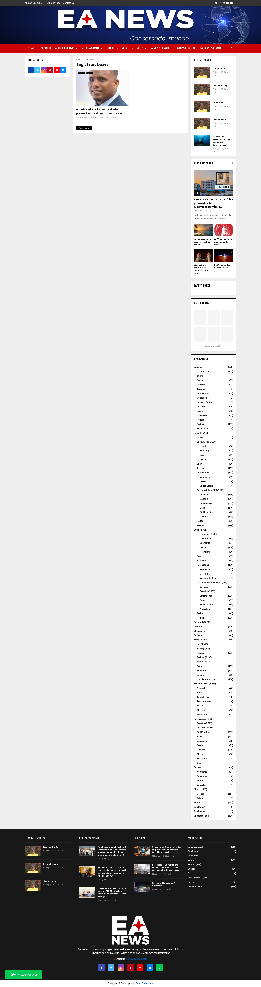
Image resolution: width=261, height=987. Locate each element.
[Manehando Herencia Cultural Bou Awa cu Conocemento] (202, 140)
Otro (199, 763)
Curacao (204, 494)
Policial (201, 653)
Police (200, 521)
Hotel (199, 692)
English (89, 73)
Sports (200, 464)
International (203, 472)
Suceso (110, 48)
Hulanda (201, 750)
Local (30, 48)
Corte (199, 666)
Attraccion (202, 710)
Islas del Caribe (204, 402)
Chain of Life (219, 102)
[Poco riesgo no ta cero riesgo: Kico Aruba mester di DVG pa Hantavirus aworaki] (203, 230)
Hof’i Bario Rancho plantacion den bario (223, 242)
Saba (202, 508)
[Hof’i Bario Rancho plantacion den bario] (223, 230)
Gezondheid (206, 538)
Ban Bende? (200, 811)
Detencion (202, 776)
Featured (198, 622)
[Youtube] (140, 967)
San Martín (202, 415)
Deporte (46, 48)
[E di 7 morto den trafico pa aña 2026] (223, 255)
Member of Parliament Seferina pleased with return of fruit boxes (99, 111)
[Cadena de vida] (202, 123)
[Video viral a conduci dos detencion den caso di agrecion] (203, 255)
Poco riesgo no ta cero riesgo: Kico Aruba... (202, 242)
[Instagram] (121, 967)
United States (206, 486)
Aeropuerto (202, 714)
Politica (201, 657)
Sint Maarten (206, 503)
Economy (204, 450)
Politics (201, 525)
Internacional (90, 48)
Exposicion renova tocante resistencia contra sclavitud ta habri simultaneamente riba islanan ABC (112, 872)
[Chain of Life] (202, 106)
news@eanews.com (136, 958)
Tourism (201, 468)
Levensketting (220, 85)
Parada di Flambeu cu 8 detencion (163, 884)
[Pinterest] (130, 967)
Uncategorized (201, 816)
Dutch (197, 530)
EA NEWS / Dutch (186, 48)
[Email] (150, 967)
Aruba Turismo (65, 48)
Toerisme (201, 560)
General (201, 688)
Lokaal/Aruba (203, 534)
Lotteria (201, 675)
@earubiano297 (213, 346)
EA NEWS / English (161, 48)
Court (202, 455)
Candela (201, 785)
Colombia (205, 481)
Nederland (205, 609)
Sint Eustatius (206, 512)
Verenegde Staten (209, 578)
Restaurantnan (204, 701)
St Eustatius (202, 428)
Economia (202, 670)
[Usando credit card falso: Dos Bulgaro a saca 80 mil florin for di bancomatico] (142, 851)
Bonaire (81, 73)
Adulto (200, 798)
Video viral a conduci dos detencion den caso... (201, 269)
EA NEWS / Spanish (211, 48)
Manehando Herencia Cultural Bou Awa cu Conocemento (221, 141)
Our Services (53, 3)
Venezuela (202, 398)
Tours (200, 706)
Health (203, 446)
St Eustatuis (199, 631)
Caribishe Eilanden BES (208, 582)
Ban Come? (199, 807)
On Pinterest (202, 303)
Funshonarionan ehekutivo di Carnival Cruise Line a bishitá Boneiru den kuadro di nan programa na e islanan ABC (112, 851)
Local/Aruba (203, 371)
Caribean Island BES (207, 490)
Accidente (202, 772)
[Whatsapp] (159, 967)
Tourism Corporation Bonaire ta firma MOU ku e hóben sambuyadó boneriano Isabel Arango (112, 892)
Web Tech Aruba (144, 983)
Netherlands (206, 516)
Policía (200, 420)
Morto (126, 48)
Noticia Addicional (206, 679)
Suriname (202, 758)
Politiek (200, 618)
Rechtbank (205, 552)
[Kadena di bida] (202, 72)
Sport (199, 556)
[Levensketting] (202, 89)
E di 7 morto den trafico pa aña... (222, 266)
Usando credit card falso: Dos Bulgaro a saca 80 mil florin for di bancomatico (166, 849)
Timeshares (203, 697)
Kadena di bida (220, 68)
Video (140, 48)
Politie (200, 613)
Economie (205, 543)
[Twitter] (111, 967)
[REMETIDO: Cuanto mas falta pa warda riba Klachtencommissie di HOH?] (213, 183)
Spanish (198, 367)
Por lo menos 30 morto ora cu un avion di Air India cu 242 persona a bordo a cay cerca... (166, 867)
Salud (200, 376)
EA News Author (85, 117)
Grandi (200, 794)
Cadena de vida (220, 119)
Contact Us (68, 3)
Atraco (200, 780)
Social (200, 380)
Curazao (201, 406)
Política (201, 424)
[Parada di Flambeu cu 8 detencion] (142, 887)
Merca (200, 754)
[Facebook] (101, 967)
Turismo (201, 389)
